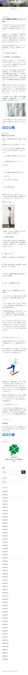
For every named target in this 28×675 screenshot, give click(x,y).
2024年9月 (5, 551)
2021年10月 (5, 621)
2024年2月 (5, 570)
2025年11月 (5, 513)
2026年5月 (5, 498)
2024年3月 (5, 567)
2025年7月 (5, 523)
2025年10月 (5, 517)
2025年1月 (5, 539)
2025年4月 (5, 532)
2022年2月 (5, 615)
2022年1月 (5, 618)
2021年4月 (5, 634)
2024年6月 (5, 561)
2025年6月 (5, 526)
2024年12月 (5, 542)
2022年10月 (5, 599)
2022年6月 (5, 605)
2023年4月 (5, 583)
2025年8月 (5, 520)
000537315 (5, 423)
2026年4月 (5, 501)
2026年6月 (5, 494)
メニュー (15, 9)
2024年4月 (5, 564)
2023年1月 (5, 589)
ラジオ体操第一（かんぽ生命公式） (11, 56)
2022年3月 (5, 611)
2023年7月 (5, 580)
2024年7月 (5, 558)
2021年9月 (5, 624)
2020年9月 (5, 649)
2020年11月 (5, 643)
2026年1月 (5, 507)
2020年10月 (5, 646)
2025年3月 (5, 536)
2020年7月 (5, 653)
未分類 (4, 482)
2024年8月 (5, 554)
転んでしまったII (8, 135)
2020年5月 (5, 659)
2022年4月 (5, 608)
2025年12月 (5, 510)
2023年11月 (5, 573)
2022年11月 (5, 596)
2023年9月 (5, 577)
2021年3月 (5, 637)
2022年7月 (5, 602)
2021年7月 (5, 627)
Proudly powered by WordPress (10, 671)
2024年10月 (5, 548)
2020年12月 (5, 640)
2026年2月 (5, 504)
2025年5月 (5, 529)
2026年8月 (5, 491)
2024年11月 (5, 545)
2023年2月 (5, 586)
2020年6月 (5, 656)
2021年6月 (5, 630)
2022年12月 (5, 592)
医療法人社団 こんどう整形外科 (14, 459)
